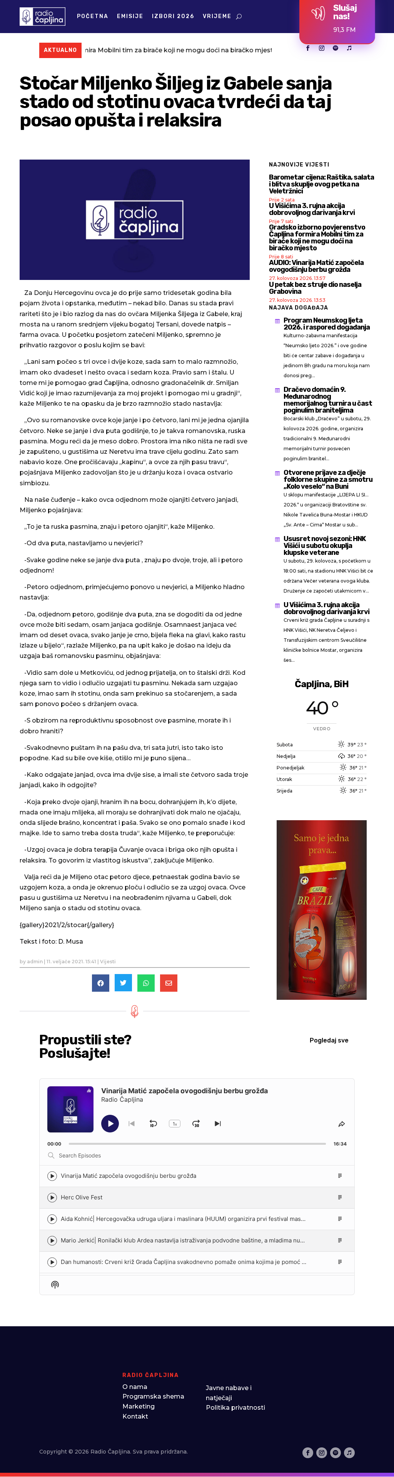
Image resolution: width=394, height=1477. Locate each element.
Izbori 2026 (173, 16)
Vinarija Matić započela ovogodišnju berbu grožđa (128, 1175)
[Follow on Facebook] (307, 48)
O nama (134, 1386)
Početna (93, 16)
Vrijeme (217, 16)
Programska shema (153, 1396)
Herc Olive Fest (81, 1197)
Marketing (138, 1406)
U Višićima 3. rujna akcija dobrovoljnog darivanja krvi (312, 209)
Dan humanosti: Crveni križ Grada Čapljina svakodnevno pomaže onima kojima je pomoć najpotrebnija (199, 1262)
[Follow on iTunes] (349, 48)
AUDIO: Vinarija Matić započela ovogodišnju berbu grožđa (316, 266)
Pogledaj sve (329, 1040)
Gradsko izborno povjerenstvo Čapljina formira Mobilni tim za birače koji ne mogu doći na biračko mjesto (317, 237)
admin (35, 961)
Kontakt (135, 1416)
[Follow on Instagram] (321, 48)
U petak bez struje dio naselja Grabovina (315, 288)
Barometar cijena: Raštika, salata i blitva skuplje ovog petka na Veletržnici (321, 184)
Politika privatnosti (235, 1407)
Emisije (130, 16)
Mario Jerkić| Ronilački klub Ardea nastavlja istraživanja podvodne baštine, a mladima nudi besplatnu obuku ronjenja (218, 1240)
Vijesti (108, 961)
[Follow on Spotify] (335, 48)
